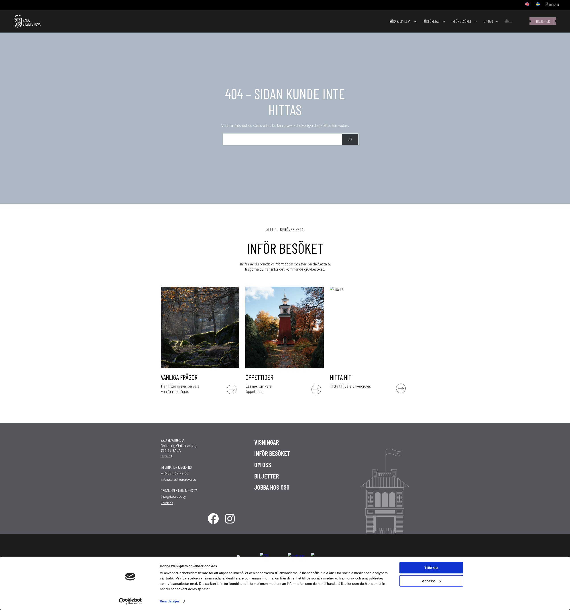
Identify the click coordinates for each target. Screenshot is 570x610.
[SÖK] (350, 139)
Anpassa (429, 581)
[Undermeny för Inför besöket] (475, 21)
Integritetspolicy (173, 496)
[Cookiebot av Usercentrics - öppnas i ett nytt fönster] (130, 601)
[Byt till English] (527, 4)
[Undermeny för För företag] (444, 21)
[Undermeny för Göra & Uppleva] (415, 21)
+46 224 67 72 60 (174, 473)
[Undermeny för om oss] (497, 21)
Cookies (167, 502)
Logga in (553, 4)
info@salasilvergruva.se (178, 479)
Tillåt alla (431, 568)
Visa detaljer (169, 601)
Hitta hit (166, 456)
